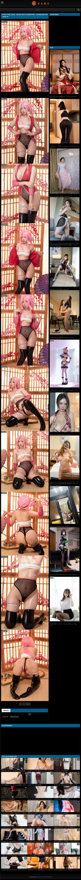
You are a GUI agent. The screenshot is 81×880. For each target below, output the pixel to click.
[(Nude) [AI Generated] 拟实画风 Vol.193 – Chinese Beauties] (67, 778)
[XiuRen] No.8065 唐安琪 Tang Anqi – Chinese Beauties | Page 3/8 (62, 338)
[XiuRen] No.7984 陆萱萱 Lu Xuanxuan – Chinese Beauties (14, 841)
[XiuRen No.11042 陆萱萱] (67, 764)
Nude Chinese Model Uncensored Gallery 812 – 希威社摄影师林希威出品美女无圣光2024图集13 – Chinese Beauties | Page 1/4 (64, 244)
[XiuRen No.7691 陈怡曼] (67, 806)
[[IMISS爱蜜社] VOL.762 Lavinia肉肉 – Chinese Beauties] (14, 778)
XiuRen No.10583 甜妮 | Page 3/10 (59, 289)
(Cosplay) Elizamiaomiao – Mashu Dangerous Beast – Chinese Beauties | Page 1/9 (64, 391)
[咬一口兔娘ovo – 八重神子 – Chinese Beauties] (67, 834)
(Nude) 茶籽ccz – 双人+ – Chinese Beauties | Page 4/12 (63, 624)
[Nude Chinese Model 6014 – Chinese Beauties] (14, 863)
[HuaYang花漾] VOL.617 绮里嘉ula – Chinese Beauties (67, 870)
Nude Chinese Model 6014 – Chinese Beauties (14, 870)
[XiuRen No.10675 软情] (67, 849)
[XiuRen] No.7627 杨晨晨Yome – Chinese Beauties (41, 870)
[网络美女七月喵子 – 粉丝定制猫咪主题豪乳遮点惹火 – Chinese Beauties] (40, 806)
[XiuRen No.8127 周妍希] (40, 820)
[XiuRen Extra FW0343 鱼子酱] (40, 834)
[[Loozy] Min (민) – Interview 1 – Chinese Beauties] (14, 820)
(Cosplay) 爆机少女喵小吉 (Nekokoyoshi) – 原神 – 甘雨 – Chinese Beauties (41, 855)
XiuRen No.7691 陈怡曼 (61, 813)
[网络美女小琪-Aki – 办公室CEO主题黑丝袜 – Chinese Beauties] (14, 764)
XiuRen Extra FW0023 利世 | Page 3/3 (60, 435)
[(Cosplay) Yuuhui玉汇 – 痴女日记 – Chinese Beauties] (14, 806)
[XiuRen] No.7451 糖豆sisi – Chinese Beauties (41, 771)
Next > (28, 704)
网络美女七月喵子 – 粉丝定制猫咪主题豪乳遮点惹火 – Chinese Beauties (41, 813)
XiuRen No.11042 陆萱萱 (61, 771)
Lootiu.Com (40, 3)
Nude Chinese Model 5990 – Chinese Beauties (14, 855)
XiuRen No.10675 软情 (60, 855)
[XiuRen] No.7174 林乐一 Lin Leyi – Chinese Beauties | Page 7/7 (64, 147)
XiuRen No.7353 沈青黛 (34, 785)
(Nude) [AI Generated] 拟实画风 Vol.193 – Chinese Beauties (67, 785)
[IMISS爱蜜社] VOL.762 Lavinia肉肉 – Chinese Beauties (14, 785)
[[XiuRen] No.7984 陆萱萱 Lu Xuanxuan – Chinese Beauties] (14, 834)
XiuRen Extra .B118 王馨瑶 (61, 799)
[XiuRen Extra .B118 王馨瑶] (67, 792)
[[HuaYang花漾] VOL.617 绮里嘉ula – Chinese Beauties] (67, 863)
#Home (37, 9)
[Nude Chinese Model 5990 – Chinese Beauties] (14, 849)
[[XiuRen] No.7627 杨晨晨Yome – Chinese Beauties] (40, 863)
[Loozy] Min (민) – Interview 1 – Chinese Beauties (14, 827)
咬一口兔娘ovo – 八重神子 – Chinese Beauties (67, 841)
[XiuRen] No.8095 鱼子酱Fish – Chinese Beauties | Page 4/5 (63, 97)
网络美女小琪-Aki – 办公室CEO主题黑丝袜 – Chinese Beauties (14, 771)
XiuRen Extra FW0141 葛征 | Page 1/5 (60, 526)
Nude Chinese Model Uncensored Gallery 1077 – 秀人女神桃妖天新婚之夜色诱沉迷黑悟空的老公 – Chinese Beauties (41, 799)
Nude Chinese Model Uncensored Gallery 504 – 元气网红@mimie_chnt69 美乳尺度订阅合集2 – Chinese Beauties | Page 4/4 (64, 483)
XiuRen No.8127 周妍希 (34, 827)
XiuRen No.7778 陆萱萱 (8, 799)
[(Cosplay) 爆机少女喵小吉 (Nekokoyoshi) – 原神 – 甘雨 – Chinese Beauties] (40, 849)
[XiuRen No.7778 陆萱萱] (14, 792)
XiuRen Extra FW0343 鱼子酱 (36, 841)
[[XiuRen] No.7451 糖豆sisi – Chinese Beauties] (40, 764)
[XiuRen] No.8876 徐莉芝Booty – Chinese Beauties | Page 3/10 (64, 575)
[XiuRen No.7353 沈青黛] (40, 778)
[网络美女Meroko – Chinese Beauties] (67, 820)
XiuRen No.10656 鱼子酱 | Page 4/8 (59, 196)
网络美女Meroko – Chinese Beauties (64, 827)
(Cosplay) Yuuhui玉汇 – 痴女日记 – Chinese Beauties (14, 813)
